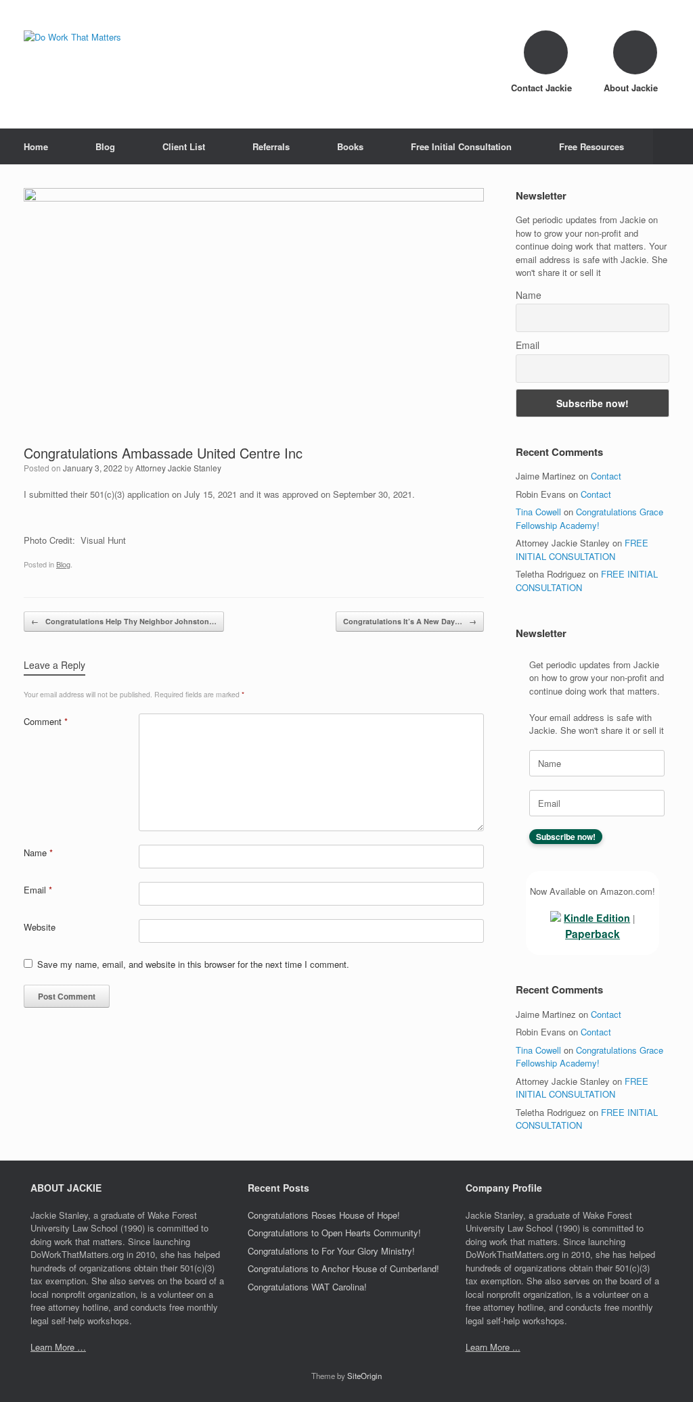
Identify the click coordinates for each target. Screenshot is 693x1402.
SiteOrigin (364, 1375)
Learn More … (58, 1346)
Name (38, 852)
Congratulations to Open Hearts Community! (334, 1232)
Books (350, 146)
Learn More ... (493, 1346)
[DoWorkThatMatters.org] (72, 37)
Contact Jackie (543, 87)
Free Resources (591, 146)
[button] (673, 146)
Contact (606, 475)
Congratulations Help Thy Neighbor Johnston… (124, 621)
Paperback (592, 933)
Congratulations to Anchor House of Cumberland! (343, 1268)
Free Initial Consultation (461, 146)
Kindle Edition (597, 918)
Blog (105, 146)
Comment (46, 721)
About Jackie (632, 87)
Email (38, 889)
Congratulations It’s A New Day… (409, 621)
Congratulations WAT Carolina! (307, 1286)
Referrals (271, 146)
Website (39, 926)
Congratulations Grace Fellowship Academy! (589, 518)
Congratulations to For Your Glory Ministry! (331, 1250)
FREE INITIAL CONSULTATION (582, 549)
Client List (183, 146)
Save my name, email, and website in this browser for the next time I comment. (193, 964)
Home (36, 146)
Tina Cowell (538, 511)
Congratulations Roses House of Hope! (324, 1215)
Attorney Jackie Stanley (178, 467)
